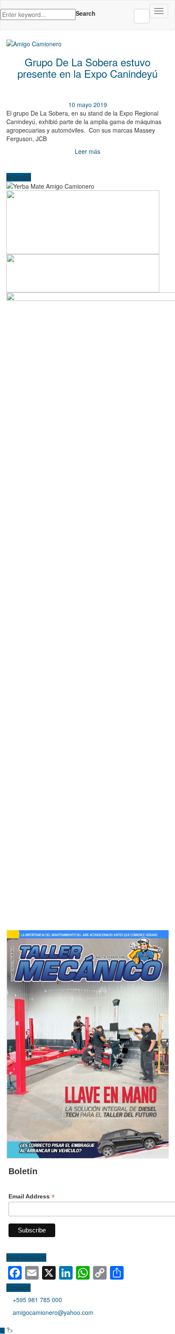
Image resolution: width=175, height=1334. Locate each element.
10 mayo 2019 (87, 104)
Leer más (87, 151)
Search (86, 13)
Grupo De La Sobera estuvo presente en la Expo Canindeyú (87, 68)
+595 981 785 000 (37, 1299)
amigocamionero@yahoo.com (53, 1312)
